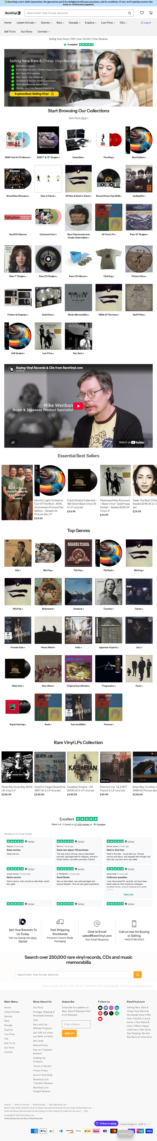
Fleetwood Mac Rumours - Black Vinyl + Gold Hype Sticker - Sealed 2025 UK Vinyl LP (115, 505)
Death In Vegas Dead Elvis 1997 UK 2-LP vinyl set (49, 788)
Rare (60, 22)
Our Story (27, 31)
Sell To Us (10, 31)
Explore (90, 22)
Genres (45, 22)
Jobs (35, 1020)
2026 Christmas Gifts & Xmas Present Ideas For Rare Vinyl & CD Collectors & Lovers (42, 1111)
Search (7, 1104)
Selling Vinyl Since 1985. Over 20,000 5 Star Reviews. (78, 38)
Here (83, 118)
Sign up (69, 1033)
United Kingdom (133, 1124)
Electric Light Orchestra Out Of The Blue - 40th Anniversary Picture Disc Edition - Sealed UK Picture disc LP (49, 507)
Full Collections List (57, 1104)
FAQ (86, 1111)
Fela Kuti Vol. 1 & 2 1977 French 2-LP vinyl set (113, 788)
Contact (43, 31)
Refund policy (39, 1104)
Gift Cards (38, 1040)
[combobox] (75, 13)
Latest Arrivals (26, 22)
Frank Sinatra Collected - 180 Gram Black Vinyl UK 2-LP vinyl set (82, 504)
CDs (122, 22)
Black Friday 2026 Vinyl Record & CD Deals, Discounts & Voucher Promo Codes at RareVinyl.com (48, 1108)
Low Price (107, 22)
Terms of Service (42, 1066)
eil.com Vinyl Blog (42, 1074)
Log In (147, 22)
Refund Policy (40, 1045)
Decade (73, 22)
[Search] (130, 13)
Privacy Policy (40, 1070)
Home (7, 22)
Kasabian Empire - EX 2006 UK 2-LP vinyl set (80, 788)
